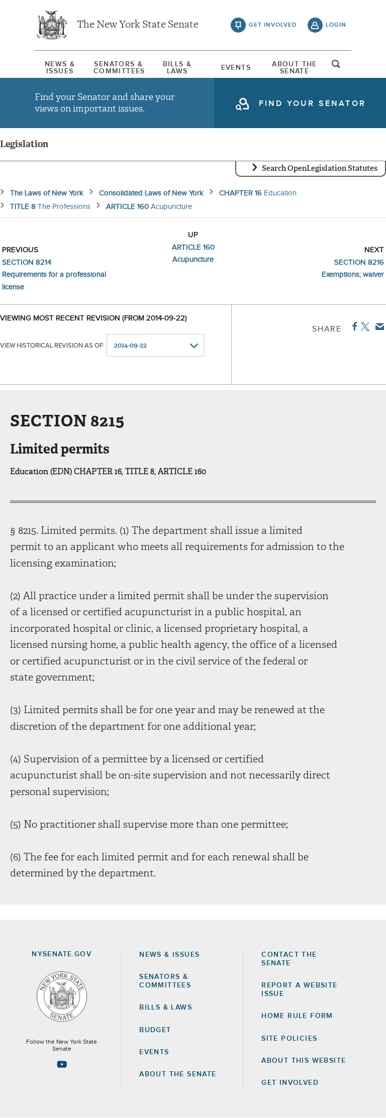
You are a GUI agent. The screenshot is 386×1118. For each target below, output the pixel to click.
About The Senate (294, 68)
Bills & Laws (177, 68)
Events (236, 67)
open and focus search (336, 66)
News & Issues (60, 68)
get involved (273, 25)
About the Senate (177, 1074)
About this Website (303, 1060)
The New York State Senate (138, 25)
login (336, 25)
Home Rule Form (297, 1016)
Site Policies (289, 1038)
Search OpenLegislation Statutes (319, 168)
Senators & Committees (118, 68)
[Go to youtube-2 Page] (62, 1064)
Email (377, 326)
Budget (155, 1030)
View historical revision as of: (52, 346)
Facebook (352, 326)
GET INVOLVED (290, 1082)
